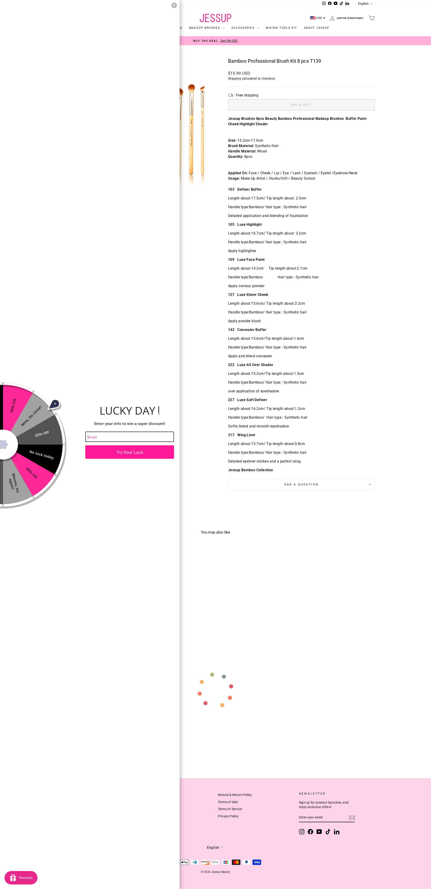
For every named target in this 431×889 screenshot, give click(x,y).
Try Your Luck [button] (129, 452)
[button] (174, 5)
